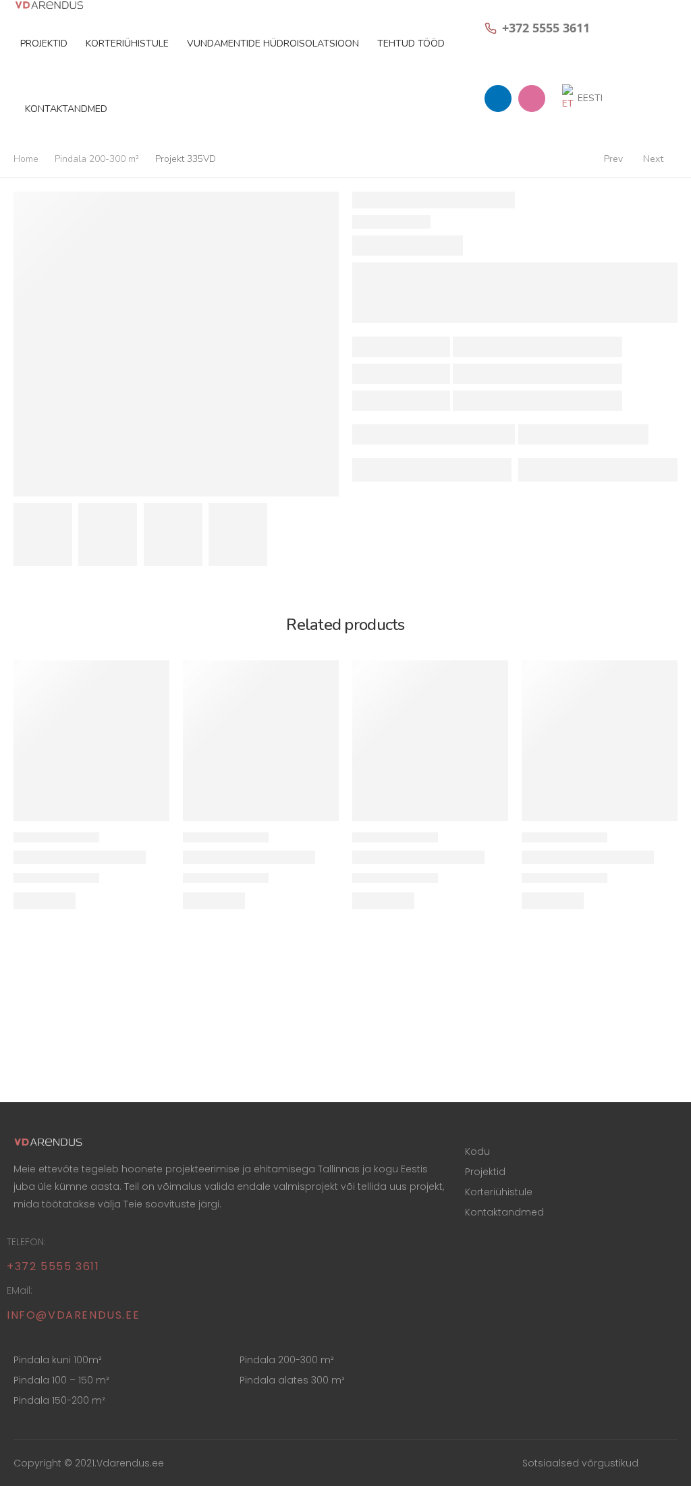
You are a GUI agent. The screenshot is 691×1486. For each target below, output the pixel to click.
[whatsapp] (498, 98)
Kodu (477, 1151)
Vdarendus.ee (130, 1463)
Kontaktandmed (66, 109)
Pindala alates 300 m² (292, 1380)
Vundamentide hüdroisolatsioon (273, 43)
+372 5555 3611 (53, 1266)
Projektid (43, 43)
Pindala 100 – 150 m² (61, 1380)
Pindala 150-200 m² (59, 1400)
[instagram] (531, 98)
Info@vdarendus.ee (73, 1315)
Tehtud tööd (411, 43)
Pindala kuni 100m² (57, 1360)
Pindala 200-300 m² (97, 158)
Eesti (590, 98)
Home (25, 158)
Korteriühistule (127, 43)
